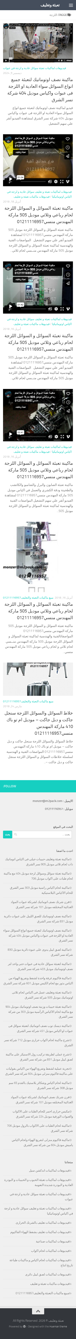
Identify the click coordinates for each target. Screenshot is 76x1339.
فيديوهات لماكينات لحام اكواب (50, 1251)
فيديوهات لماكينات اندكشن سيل (49, 1170)
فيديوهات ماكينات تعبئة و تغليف (32, 196)
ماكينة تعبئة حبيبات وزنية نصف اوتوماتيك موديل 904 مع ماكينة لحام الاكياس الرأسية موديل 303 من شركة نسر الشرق (39, 1012)
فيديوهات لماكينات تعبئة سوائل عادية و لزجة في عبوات (34, 68)
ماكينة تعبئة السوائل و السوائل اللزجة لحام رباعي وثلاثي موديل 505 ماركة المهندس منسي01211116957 (38, 215)
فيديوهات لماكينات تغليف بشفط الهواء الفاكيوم (39, 1232)
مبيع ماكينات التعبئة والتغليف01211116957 (28, 597)
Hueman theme (58, 1326)
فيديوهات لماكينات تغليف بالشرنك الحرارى (42, 1222)
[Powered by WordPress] (24, 1326)
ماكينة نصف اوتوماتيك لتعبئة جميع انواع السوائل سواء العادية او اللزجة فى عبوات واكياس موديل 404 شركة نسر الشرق (38, 935)
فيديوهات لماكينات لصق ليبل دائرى (47, 1274)
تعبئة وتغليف (50, 5)
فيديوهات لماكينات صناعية (52, 1241)
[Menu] (71, 5)
